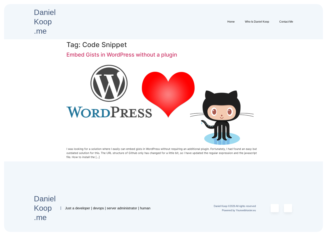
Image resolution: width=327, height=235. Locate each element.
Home (231, 21)
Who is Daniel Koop (257, 21)
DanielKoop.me (45, 21)
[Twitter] (275, 208)
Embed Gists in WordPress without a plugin (121, 54)
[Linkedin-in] (288, 208)
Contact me (286, 21)
